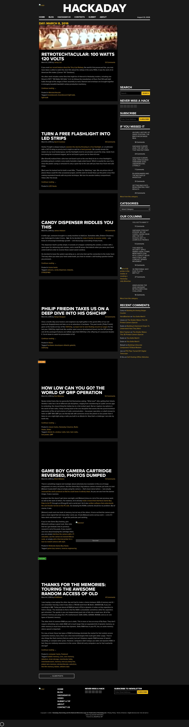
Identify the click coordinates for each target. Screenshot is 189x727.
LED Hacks (53, 186)
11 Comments (139, 226)
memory (58, 662)
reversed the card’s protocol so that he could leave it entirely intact (65, 492)
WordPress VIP (98, 717)
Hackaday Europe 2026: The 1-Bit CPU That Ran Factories (140, 148)
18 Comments (139, 142)
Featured (64, 654)
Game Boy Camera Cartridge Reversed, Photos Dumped (76, 473)
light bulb (44, 98)
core (61, 657)
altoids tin (51, 432)
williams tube (64, 667)
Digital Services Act (133, 713)
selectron (72, 664)
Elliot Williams (59, 479)
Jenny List (58, 62)
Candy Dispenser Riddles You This (77, 225)
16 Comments (139, 295)
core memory (69, 657)
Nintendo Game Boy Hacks (59, 546)
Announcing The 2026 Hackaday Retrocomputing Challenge (139, 288)
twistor (56, 667)
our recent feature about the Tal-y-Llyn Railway (66, 67)
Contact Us (63, 707)
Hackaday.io (64, 17)
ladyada (70, 270)
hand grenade (86, 149)
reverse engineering (69, 548)
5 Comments (139, 244)
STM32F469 (45, 272)
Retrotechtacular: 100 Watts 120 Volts (77, 57)
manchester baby (66, 659)
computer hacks (54, 654)
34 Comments (110, 142)
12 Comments (110, 479)
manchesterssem (47, 662)
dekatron (44, 659)
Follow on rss (131, 106)
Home (42, 17)
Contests (79, 17)
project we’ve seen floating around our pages (91, 327)
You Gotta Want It (140, 222)
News (51, 343)
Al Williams (58, 597)
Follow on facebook (121, 106)
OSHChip (68, 327)
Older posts (56, 676)
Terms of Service (122, 713)
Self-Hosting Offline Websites (138, 357)
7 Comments (139, 170)
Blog (51, 17)
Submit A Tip (63, 701)
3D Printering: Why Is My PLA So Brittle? (140, 271)
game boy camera (54, 548)
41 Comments (110, 597)
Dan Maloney (59, 396)
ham (68, 432)
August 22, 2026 (143, 17)
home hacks (53, 267)
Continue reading (48, 88)
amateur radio (60, 432)
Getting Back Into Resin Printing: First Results (141, 187)
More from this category (129, 197)
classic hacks (53, 427)
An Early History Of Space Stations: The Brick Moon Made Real (141, 135)
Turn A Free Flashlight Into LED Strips (75, 136)
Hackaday (94, 8)
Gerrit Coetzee (59, 142)
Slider (49, 430)
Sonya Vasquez (59, 317)
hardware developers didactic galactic (61, 345)
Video (60, 698)
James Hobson (59, 231)
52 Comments (109, 396)
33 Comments (110, 62)
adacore (50, 270)
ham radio (74, 432)
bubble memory (53, 657)
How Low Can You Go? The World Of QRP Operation (73, 390)
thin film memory (47, 667)
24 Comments (139, 154)
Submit (92, 17)
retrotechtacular (63, 664)
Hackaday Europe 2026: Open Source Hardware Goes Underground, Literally (140, 162)
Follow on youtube (128, 106)
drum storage (54, 659)
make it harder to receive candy (94, 238)
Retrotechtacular (55, 92)
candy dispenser (60, 270)
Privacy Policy (112, 713)
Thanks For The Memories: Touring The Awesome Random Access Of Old (73, 589)
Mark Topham (125, 332)
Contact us (135, 106)
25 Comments (139, 193)
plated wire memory (48, 664)
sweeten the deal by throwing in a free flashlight (83, 147)
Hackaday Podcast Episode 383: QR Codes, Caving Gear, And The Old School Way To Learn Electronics (141, 235)
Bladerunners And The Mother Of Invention (140, 175)
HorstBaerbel (125, 316)
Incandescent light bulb (66, 95)
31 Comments (139, 181)
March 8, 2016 (46, 62)
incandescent (52, 95)
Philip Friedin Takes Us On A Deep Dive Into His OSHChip (75, 311)
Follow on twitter (125, 106)
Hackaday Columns (66, 427)
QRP (51, 435)
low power (45, 435)
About (103, 17)
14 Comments (110, 231)
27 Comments (139, 277)
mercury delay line (68, 662)
